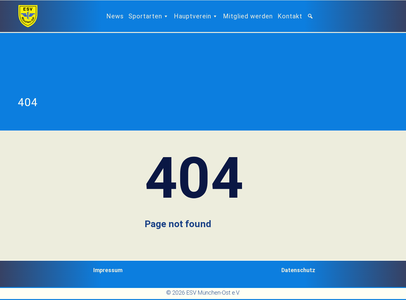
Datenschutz (298, 270)
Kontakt (290, 16)
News (115, 16)
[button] (312, 16)
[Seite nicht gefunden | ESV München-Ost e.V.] (27, 16)
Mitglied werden (248, 16)
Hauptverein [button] (192, 16)
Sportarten (145, 16)
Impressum (107, 270)
